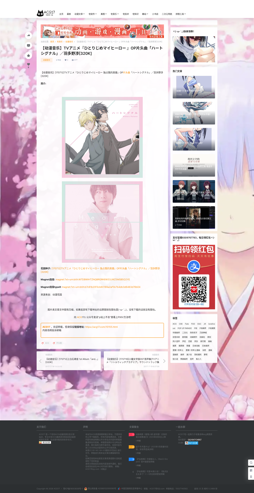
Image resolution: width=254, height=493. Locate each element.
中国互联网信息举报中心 (131, 488)
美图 (103, 14)
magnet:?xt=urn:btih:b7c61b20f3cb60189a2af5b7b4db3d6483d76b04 (101, 286)
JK (205, 324)
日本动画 (196, 346)
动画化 (202, 337)
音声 (192, 359)
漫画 (210, 350)
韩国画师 (184, 359)
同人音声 (176, 341)
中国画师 (176, 333)
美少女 (189, 355)
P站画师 (203, 328)
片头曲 (126, 72)
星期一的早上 (178, 350)
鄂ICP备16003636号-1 (73, 488)
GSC (199, 324)
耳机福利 (197, 355)
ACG (79, 317)
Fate (187, 324)
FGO (193, 324)
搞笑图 (181, 346)
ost (174, 328)
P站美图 (212, 328)
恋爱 (190, 341)
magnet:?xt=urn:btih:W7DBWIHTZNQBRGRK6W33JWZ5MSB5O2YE (93, 279)
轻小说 (175, 359)
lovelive (211, 324)
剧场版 (185, 337)
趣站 (144, 14)
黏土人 (198, 359)
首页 (52, 41)
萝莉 (205, 355)
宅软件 (92, 14)
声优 (184, 341)
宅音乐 (114, 14)
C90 (181, 324)
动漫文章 (79, 14)
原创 (209, 337)
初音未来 (176, 337)
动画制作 (193, 337)
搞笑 (174, 346)
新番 (188, 346)
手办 (196, 341)
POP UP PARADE (185, 328)
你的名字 (193, 333)
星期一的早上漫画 (193, 350)
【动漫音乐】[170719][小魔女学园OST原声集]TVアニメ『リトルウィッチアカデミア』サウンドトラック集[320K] (132, 362)
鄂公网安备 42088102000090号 (102, 488)
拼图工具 (180, 14)
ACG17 (46, 326)
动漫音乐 (69, 41)
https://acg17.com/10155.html (101, 326)
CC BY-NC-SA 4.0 (97, 450)
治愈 (204, 350)
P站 (195, 328)
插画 (210, 341)
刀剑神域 (203, 333)
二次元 (185, 333)
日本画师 (205, 346)
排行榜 (203, 341)
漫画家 (175, 355)
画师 (182, 355)
